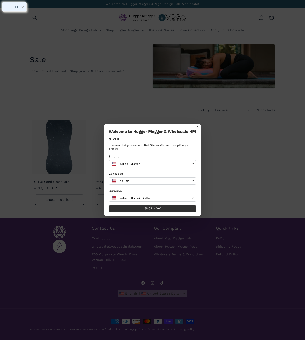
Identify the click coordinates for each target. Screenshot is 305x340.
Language (116, 173)
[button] (152, 163)
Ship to (114, 156)
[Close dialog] (197, 126)
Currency (116, 191)
